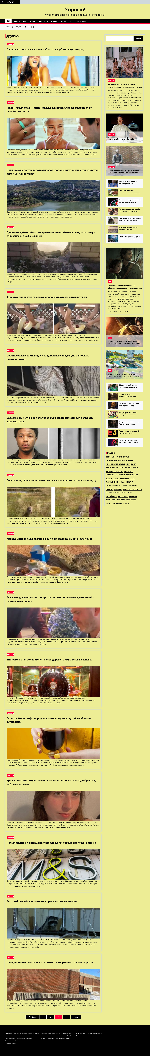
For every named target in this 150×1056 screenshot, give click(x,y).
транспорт (110, 503)
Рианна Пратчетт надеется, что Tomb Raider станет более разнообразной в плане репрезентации (125, 342)
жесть (120, 471)
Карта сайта (81, 21)
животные (128, 471)
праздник (118, 489)
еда (115, 471)
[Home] (8, 21)
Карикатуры (43, 21)
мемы (116, 482)
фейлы (119, 503)
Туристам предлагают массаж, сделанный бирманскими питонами (47, 297)
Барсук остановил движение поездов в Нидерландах (130, 219)
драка (135, 468)
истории (121, 475)
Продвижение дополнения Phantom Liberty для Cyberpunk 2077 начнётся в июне (129, 423)
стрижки (121, 500)
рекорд (129, 493)
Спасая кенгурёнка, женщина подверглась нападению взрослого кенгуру (52, 480)
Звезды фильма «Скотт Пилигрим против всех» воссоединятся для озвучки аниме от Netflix (129, 414)
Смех (128, 464)
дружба (109, 471)
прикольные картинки (132, 489)
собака (125, 496)
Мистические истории (115, 464)
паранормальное (113, 485)
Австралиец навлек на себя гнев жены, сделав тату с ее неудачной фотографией (129, 210)
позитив (109, 489)
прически (110, 493)
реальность (120, 493)
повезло (124, 485)
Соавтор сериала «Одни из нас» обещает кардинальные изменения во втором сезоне (124, 287)
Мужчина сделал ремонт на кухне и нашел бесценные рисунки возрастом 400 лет (128, 229)
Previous (32, 1017)
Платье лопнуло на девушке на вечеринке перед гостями (129, 238)
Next (76, 1017)
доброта (128, 468)
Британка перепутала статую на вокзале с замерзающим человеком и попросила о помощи (123, 171)
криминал (124, 478)
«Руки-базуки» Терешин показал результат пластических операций (128, 183)
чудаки (126, 503)
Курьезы (54, 21)
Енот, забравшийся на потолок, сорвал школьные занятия (42, 901)
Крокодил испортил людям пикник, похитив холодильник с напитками (49, 538)
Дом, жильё (124, 457)
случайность (111, 496)
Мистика (63, 21)
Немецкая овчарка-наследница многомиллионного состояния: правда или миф (124, 86)
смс (120, 496)
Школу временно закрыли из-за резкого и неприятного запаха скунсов (50, 962)
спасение (133, 496)
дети (122, 468)
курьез (132, 478)
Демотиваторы (29, 21)
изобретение (111, 475)
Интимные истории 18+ (115, 460)
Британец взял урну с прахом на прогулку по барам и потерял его (130, 201)
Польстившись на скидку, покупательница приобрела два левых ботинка (51, 842)
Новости (16, 21)
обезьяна (129, 482)
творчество (131, 500)
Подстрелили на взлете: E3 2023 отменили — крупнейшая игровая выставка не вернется (129, 432)
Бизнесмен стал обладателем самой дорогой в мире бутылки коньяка (49, 659)
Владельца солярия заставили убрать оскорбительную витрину (46, 49)
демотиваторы (112, 468)
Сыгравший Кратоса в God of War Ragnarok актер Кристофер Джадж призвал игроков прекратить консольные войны (130, 405)
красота (116, 478)
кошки (109, 478)
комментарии (132, 475)
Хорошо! (75, 9)
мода (122, 482)
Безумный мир (112, 457)
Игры (72, 21)
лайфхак (109, 482)
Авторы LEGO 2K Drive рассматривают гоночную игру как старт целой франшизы (123, 375)
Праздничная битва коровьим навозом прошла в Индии (129, 192)
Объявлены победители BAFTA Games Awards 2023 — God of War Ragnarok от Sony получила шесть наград (130, 386)
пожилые (133, 485)
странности (111, 500)
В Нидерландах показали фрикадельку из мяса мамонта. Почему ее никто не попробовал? (122, 139)
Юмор (133, 464)
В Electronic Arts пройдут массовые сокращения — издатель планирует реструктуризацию (128, 441)
